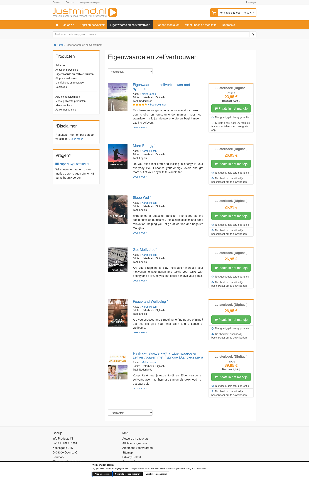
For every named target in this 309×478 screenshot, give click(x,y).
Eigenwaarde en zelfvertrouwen (130, 25)
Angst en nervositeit (92, 25)
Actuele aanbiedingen (67, 96)
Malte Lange (149, 93)
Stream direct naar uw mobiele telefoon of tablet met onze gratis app (230, 126)
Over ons (70, 2)
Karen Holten (149, 151)
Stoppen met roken (168, 25)
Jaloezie (68, 25)
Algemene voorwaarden (137, 448)
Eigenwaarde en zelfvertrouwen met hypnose (161, 86)
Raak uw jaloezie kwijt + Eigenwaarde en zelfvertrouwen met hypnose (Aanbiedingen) (168, 355)
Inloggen (251, 2)
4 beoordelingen (157, 104)
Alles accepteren (102, 474)
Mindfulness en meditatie (201, 25)
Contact (56, 2)
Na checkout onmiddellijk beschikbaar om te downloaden (229, 179)
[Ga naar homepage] (85, 12)
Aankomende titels (65, 109)
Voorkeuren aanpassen (156, 474)
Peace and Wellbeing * (150, 301)
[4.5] (140, 104)
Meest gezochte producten (70, 101)
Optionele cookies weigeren (127, 474)
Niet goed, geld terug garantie (231, 117)
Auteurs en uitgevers (135, 438)
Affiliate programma (134, 443)
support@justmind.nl (74, 163)
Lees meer (77, 139)
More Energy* (144, 145)
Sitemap (127, 452)
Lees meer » (140, 127)
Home (59, 44)
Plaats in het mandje (233, 108)
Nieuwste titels (63, 105)
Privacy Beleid (131, 457)
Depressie (228, 25)
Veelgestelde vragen (90, 2)
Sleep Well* (142, 197)
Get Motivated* (145, 249)
